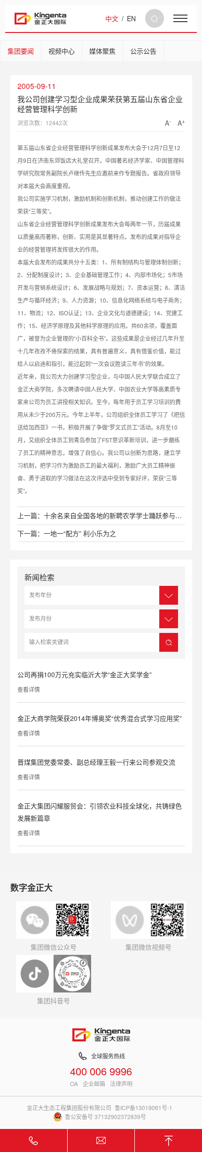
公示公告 (143, 51)
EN (131, 18)
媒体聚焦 (102, 51)
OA (74, 1084)
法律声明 (121, 1084)
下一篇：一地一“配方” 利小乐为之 (66, 533)
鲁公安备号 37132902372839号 (105, 1116)
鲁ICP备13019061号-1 (143, 1108)
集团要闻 (21, 51)
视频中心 (61, 51)
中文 (111, 18)
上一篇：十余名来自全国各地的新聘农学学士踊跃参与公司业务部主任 (101, 515)
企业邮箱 (94, 1084)
